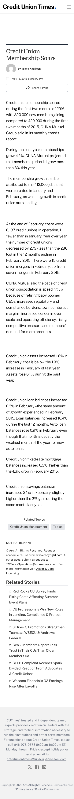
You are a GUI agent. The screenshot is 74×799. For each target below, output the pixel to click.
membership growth (30, 178)
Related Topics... (35, 519)
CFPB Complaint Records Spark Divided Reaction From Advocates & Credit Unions (35, 668)
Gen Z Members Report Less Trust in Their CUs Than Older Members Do (33, 650)
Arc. (25, 784)
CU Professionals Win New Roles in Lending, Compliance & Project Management (36, 614)
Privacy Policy (24, 789)
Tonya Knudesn (31, 68)
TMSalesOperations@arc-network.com (31, 564)
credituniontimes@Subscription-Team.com (36, 759)
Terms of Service (63, 784)
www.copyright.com (49, 555)
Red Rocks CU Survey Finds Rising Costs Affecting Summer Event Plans (33, 596)
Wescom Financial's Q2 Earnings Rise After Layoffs (36, 683)
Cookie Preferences (47, 789)
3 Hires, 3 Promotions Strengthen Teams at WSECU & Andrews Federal (37, 632)
